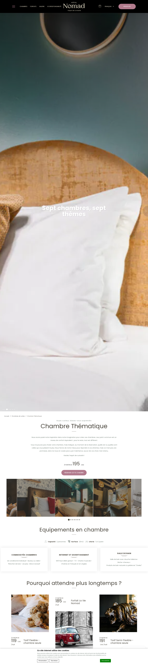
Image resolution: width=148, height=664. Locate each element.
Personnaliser (43, 660)
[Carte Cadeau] (100, 7)
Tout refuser (54, 660)
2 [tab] (4, 409)
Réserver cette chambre (74, 473)
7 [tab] (14, 409)
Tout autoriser (105, 660)
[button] (109, 6)
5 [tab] (10, 409)
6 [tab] (12, 409)
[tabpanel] (74, 212)
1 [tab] (3, 409)
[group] (74, 498)
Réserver (127, 6)
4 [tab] (8, 409)
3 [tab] (6, 409)
